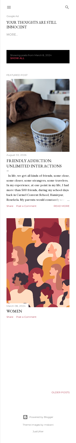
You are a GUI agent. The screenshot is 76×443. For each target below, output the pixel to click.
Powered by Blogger (41, 417)
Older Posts (60, 392)
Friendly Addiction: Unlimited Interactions (34, 163)
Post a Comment (26, 205)
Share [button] (9, 205)
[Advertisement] (38, 353)
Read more (62, 205)
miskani (49, 424)
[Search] (67, 6)
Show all (17, 58)
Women (14, 311)
